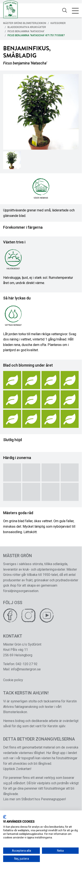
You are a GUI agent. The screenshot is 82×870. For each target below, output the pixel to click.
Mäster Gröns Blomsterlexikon (24, 23)
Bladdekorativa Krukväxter (27, 27)
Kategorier (58, 23)
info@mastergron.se (26, 669)
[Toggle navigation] (75, 10)
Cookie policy (13, 680)
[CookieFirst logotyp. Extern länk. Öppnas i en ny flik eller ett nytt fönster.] (4, 817)
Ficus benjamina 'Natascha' (26, 31)
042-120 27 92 (27, 664)
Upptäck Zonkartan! (17, 769)
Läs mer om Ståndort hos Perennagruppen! (34, 799)
